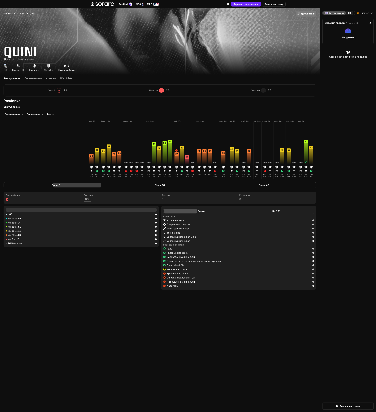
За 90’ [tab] (276, 211)
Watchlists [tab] (66, 78)
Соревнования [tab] (33, 78)
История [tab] (51, 78)
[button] (228, 4)
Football (123, 4)
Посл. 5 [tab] (56, 185)
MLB (149, 4)
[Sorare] (102, 4)
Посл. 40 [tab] (264, 185)
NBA (138, 4)
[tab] (349, 13)
